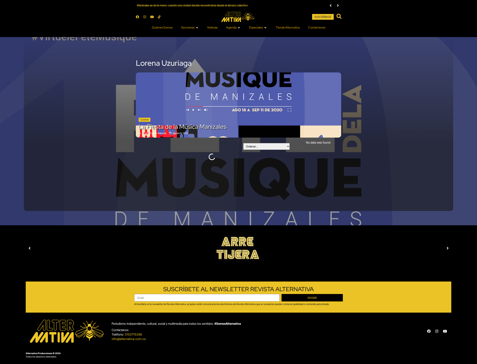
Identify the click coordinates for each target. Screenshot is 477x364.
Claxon (144, 119)
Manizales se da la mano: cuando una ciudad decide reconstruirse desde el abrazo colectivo (192, 5)
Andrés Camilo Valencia (154, 133)
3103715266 (133, 334)
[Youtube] (152, 17)
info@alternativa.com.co (129, 339)
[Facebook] (137, 17)
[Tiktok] (159, 17)
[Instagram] (144, 17)
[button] (190, 27)
